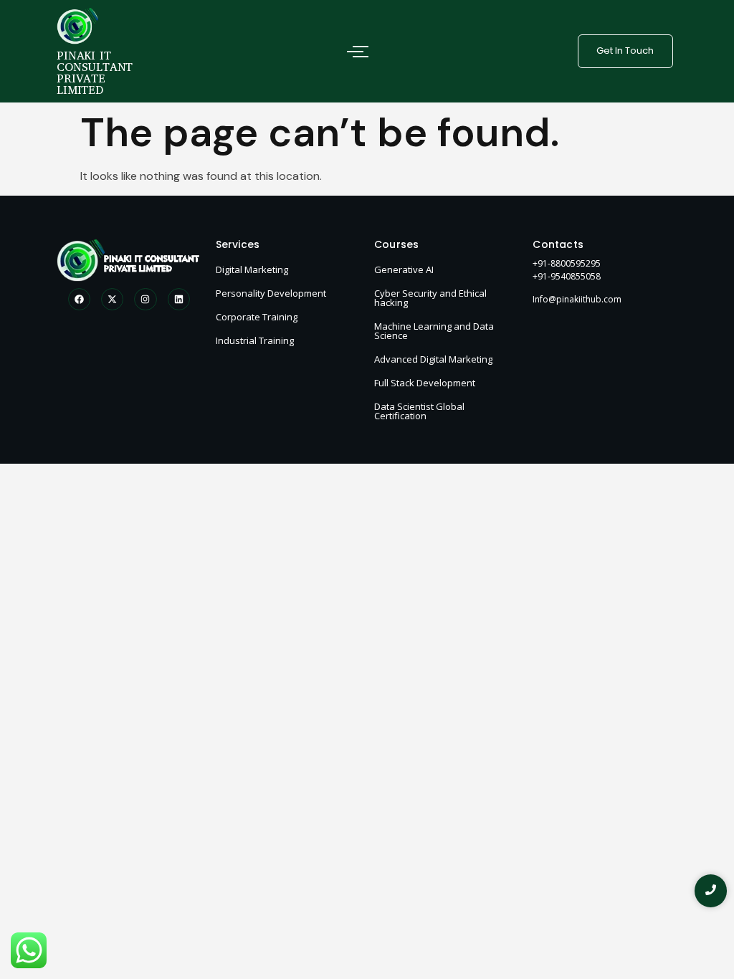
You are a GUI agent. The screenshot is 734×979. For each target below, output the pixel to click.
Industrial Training (255, 340)
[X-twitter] (112, 299)
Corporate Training (256, 316)
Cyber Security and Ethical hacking (430, 298)
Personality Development (271, 293)
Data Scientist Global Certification (419, 411)
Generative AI (404, 269)
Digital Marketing (252, 269)
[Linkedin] (179, 299)
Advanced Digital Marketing (433, 359)
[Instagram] (145, 299)
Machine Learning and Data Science (434, 331)
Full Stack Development (424, 382)
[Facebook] (79, 299)
